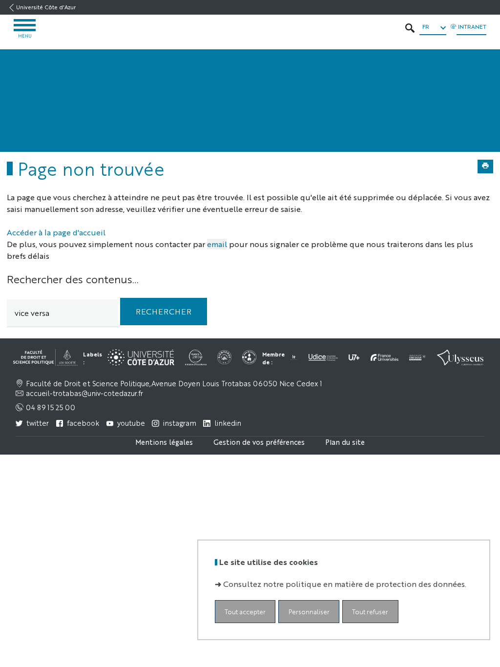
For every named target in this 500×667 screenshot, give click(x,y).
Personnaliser (309, 611)
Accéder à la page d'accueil (56, 232)
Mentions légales (164, 441)
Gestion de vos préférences (259, 441)
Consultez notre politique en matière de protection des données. (344, 584)
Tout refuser (370, 611)
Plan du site (345, 441)
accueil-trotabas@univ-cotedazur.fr (84, 393)
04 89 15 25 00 (50, 407)
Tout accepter (245, 611)
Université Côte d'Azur (46, 7)
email (217, 244)
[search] (62, 313)
